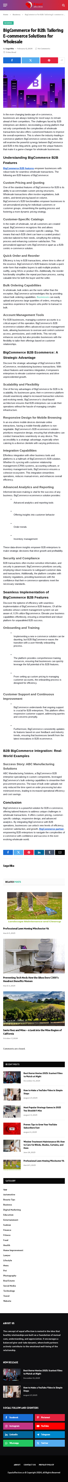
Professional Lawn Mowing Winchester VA (26, 928)
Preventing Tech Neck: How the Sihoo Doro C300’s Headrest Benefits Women (31, 979)
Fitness (6, 1235)
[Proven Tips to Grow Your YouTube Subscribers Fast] (12, 1129)
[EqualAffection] (34, 5)
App (5, 1189)
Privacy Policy (46, 1464)
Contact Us (30, 1464)
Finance (7, 1230)
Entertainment (10, 1219)
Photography (9, 1275)
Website (7, 1301)
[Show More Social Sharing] (62, 60)
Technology (9, 1290)
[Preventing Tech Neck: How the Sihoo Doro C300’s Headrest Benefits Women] (34, 956)
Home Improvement (13, 1250)
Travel (6, 1295)
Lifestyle (7, 1260)
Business (8, 23)
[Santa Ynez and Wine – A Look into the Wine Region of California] (34, 1008)
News (6, 1265)
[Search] (63, 5)
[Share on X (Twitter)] (30, 60)
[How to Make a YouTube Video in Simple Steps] (12, 1094)
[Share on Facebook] (12, 60)
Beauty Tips (9, 1199)
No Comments (44, 48)
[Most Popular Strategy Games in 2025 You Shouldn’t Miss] (12, 1112)
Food (5, 1240)
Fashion (7, 1225)
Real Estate (9, 1280)
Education (8, 1214)
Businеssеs (43, 297)
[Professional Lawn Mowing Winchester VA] (34, 907)
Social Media (9, 1285)
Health (6, 1245)
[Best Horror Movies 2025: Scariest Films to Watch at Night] (12, 1077)
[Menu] (5, 5)
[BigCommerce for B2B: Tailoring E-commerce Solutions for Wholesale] (34, 87)
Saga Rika (10, 48)
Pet (5, 1270)
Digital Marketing (12, 1209)
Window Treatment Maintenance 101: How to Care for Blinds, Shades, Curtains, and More (44, 1144)
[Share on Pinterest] (49, 60)
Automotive (9, 1194)
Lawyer (6, 1255)
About (17, 1464)
